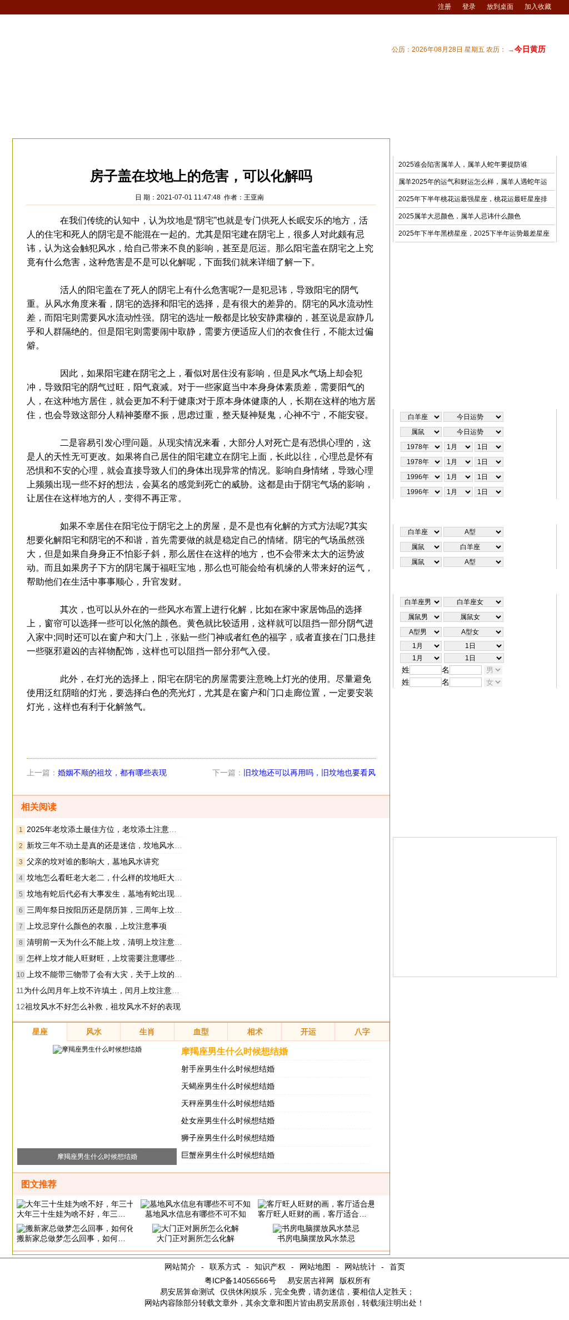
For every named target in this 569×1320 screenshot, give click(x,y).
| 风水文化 (493, 123)
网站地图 (315, 1266)
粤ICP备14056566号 (240, 1280)
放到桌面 (500, 7)
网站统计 (360, 1266)
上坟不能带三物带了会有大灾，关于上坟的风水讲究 (116, 974)
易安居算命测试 (187, 1291)
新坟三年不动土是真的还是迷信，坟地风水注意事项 (116, 845)
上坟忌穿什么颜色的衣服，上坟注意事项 (97, 925)
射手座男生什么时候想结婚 (227, 1068)
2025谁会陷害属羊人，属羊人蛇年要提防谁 (462, 164)
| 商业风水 (449, 123)
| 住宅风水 (406, 123)
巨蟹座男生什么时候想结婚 (227, 1154)
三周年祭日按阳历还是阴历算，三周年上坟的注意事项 (120, 909)
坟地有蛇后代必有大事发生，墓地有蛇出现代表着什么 (120, 893)
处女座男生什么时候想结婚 (227, 1120)
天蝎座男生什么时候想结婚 (227, 1086)
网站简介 (180, 1266)
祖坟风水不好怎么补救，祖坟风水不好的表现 (103, 1006)
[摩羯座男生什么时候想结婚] (97, 1049)
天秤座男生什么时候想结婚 (227, 1103)
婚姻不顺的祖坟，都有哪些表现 (112, 772)
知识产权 (270, 1266)
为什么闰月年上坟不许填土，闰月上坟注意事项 (105, 990)
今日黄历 (530, 48)
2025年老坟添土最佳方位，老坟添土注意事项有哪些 (117, 829)
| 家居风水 (363, 123)
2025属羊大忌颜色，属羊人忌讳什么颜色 (459, 216)
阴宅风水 (166, 147)
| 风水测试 (536, 123)
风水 (94, 147)
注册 (444, 7)
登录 (469, 7)
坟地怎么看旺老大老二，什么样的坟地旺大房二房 (112, 877)
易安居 (64, 147)
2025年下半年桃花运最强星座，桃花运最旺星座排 (472, 199)
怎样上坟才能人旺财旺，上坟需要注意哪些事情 (108, 958)
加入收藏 (538, 7)
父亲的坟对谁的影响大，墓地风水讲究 (93, 861)
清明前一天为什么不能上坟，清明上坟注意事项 (108, 942)
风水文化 (126, 147)
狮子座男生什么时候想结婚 (227, 1137)
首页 (397, 1266)
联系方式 (225, 1266)
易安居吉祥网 (310, 1280)
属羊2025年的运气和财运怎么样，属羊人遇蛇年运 (472, 182)
